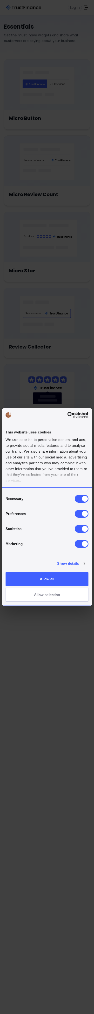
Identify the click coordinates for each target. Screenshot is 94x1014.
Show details (68, 563)
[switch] (81, 514)
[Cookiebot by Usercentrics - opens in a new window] (67, 415)
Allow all (47, 579)
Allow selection (47, 595)
